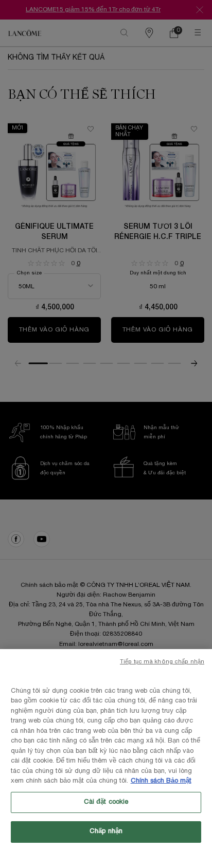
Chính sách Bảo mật (161, 781)
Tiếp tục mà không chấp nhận (162, 661)
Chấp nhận (106, 831)
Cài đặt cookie (106, 802)
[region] (106, 750)
